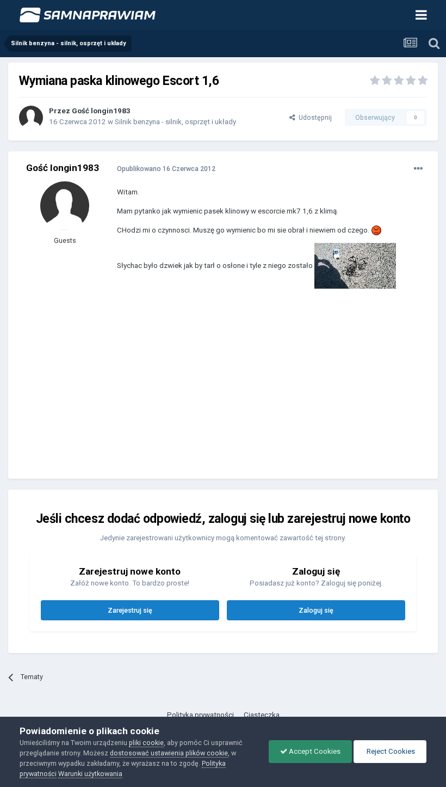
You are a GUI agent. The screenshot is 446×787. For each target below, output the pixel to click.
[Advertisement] (244, 391)
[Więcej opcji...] (418, 168)
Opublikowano (166, 168)
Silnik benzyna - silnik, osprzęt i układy (175, 122)
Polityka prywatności (200, 715)
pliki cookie (146, 743)
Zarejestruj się (130, 610)
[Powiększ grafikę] (376, 230)
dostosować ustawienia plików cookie (169, 753)
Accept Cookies (313, 751)
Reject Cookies (390, 751)
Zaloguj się (316, 610)
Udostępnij (313, 117)
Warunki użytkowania (90, 774)
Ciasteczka (262, 715)
